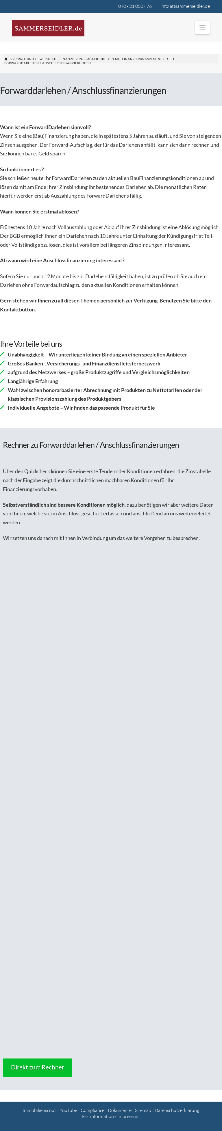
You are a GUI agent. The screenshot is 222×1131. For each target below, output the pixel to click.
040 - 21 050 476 (135, 6)
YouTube (68, 1110)
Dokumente (120, 1110)
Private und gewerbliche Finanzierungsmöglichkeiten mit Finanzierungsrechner (88, 59)
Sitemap (143, 1110)
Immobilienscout (39, 1110)
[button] (202, 27)
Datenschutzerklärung (177, 1110)
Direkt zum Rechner (37, 1067)
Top (208, 1117)
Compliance (92, 1110)
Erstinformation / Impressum (111, 1116)
